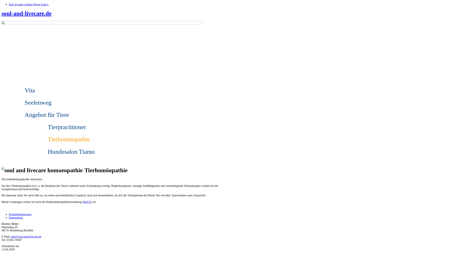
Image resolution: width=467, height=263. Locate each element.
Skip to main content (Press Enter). (29, 4)
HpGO (87, 201)
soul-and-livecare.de (26, 13)
